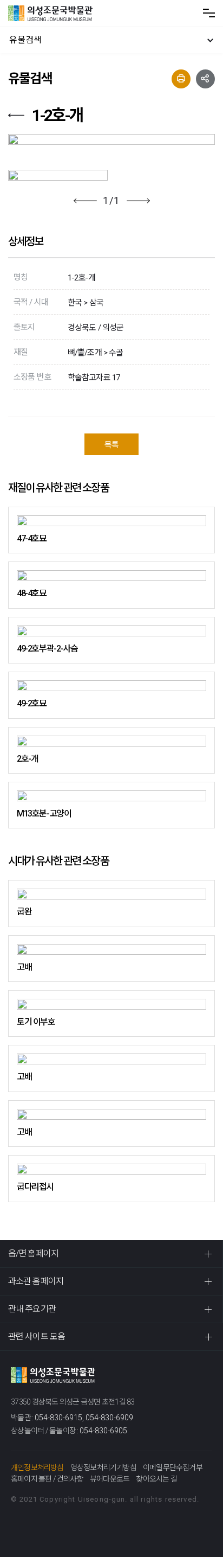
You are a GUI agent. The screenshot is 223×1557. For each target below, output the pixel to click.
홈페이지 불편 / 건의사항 (47, 1479)
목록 (111, 445)
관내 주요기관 (32, 1309)
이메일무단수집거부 (172, 1467)
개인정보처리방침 (37, 1467)
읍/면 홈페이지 (33, 1253)
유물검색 (25, 40)
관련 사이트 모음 (36, 1336)
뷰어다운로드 (109, 1479)
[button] (85, 201)
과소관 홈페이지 (35, 1281)
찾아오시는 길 (156, 1479)
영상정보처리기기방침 (103, 1467)
